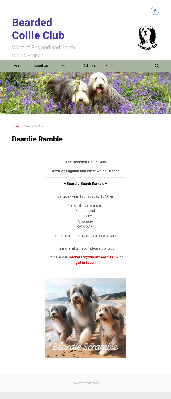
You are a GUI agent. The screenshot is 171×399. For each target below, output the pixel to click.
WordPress (92, 383)
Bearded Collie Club (38, 29)
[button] (13, 93)
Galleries (89, 66)
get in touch (85, 262)
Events (67, 66)
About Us (41, 66)
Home (18, 66)
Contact (112, 66)
